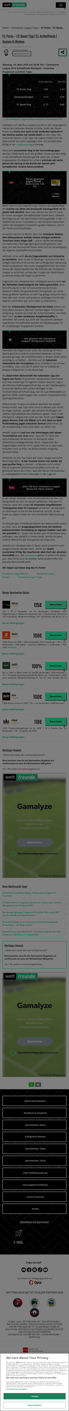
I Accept (34, 1396)
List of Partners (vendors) (16, 1389)
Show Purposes (34, 1405)
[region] (34, 1382)
